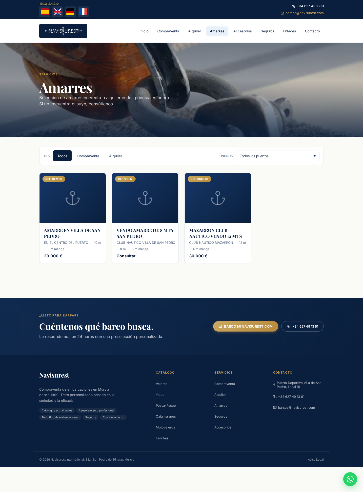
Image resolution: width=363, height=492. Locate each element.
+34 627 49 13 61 (310, 6)
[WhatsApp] (350, 479)
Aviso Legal (316, 459)
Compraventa (88, 156)
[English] (57, 11)
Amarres (220, 405)
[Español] (44, 11)
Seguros (220, 416)
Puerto (227, 155)
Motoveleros (165, 427)
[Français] (83, 11)
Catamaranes (166, 416)
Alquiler (115, 156)
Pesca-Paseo (166, 405)
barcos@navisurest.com (304, 13)
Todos (62, 156)
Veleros (161, 384)
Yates (160, 395)
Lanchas (162, 438)
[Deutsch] (70, 11)
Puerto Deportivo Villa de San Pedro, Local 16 (299, 385)
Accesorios (222, 427)
